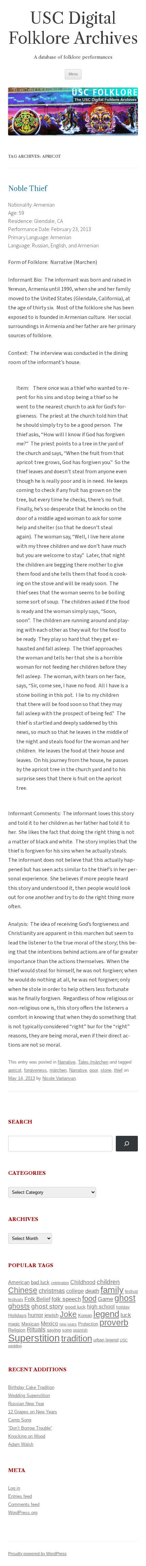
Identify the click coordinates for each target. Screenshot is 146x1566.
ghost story (47, 1306)
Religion (16, 1330)
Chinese (22, 1290)
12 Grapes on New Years (32, 1411)
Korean (85, 1315)
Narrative (66, 1062)
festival (131, 1292)
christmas (52, 1290)
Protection (88, 1323)
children (108, 1281)
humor (35, 1315)
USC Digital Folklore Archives (73, 28)
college (75, 1291)
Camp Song (19, 1419)
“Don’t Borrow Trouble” (30, 1428)
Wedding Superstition (29, 1395)
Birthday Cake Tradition (31, 1387)
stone (106, 1070)
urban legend (105, 1339)
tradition (76, 1338)
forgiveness (35, 1070)
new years (68, 1324)
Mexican (30, 1323)
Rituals (36, 1329)
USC (124, 1340)
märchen (58, 1070)
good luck (75, 1307)
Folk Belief (37, 1299)
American (19, 1282)
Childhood (82, 1282)
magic (14, 1323)
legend (106, 1314)
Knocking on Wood (26, 1436)
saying (54, 1330)
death (92, 1290)
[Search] (127, 1144)
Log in (14, 1488)
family (112, 1290)
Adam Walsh (20, 1444)
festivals (15, 1299)
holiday (123, 1307)
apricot (14, 1070)
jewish (51, 1315)
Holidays (17, 1315)
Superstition (34, 1337)
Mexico (49, 1323)
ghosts (19, 1306)
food (89, 1298)
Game (105, 1299)
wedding (15, 1346)
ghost (124, 1298)
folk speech (66, 1299)
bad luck (40, 1282)
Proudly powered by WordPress (37, 1553)
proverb (113, 1322)
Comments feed (23, 1504)
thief (118, 1070)
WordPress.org (22, 1512)
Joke (68, 1314)
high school (101, 1307)
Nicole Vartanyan (59, 1078)
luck (126, 1315)
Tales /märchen (93, 1062)
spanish (80, 1330)
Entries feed (20, 1496)
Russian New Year (26, 1403)
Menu (73, 74)
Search (20, 1122)
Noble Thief (27, 189)
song (67, 1330)
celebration (60, 1283)
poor (94, 1070)
